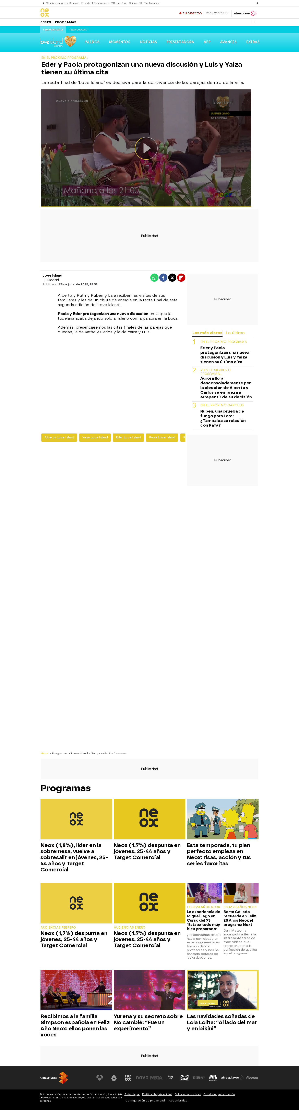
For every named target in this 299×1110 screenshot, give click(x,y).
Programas (65, 22)
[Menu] (254, 22)
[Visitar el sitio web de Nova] (142, 1078)
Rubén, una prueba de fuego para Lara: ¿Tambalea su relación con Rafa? (223, 418)
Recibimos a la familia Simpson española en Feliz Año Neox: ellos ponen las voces (75, 1025)
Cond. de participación (219, 1094)
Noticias (148, 42)
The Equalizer (152, 3)
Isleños (91, 42)
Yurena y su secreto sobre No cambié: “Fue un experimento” (148, 1022)
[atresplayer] (245, 13)
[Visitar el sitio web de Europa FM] (199, 1078)
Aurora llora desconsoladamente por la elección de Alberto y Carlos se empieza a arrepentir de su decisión (226, 387)
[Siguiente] (256, 3)
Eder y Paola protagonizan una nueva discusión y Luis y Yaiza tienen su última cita (224, 354)
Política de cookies (188, 1094)
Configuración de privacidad (145, 1100)
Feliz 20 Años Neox (203, 907)
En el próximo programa (223, 342)
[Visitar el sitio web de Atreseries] (170, 1078)
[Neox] (65, 12)
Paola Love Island (162, 437)
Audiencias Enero (129, 927)
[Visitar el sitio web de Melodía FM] (213, 1078)
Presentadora (180, 42)
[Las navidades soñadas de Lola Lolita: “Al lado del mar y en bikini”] (223, 990)
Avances (228, 42)
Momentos (119, 42)
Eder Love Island (128, 437)
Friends (85, 3)
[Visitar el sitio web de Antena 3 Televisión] (100, 1078)
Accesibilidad (178, 1100)
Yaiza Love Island (95, 437)
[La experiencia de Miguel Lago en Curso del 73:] (204, 893)
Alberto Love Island (59, 437)
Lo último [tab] (235, 332)
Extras (252, 42)
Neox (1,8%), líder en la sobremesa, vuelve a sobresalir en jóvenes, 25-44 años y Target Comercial (74, 857)
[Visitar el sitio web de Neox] (128, 1078)
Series (45, 22)
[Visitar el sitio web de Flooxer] (252, 1078)
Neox (44, 753)
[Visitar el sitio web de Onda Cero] (185, 1078)
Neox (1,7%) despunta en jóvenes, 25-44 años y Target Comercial (147, 851)
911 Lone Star (119, 3)
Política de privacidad (157, 1094)
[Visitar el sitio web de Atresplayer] (232, 1078)
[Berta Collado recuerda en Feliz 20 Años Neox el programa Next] (241, 893)
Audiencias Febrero (58, 927)
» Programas (59, 753)
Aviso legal (132, 1094)
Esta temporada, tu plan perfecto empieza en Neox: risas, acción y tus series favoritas (219, 854)
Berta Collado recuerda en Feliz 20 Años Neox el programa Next (240, 918)
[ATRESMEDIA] (54, 1077)
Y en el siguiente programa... (215, 371)
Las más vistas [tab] (207, 332)
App (207, 42)
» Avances (118, 753)
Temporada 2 (53, 29)
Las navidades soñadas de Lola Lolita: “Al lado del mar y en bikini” (222, 1022)
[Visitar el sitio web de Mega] (156, 1078)
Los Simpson (72, 3)
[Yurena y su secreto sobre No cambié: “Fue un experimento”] (149, 990)
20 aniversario (54, 3)
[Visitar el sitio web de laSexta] (114, 1078)
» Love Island (78, 753)
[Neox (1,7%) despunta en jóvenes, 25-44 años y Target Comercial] (149, 819)
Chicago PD (135, 3)
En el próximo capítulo (222, 405)
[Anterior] (42, 3)
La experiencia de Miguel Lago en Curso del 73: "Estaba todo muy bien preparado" (203, 920)
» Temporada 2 (99, 753)
